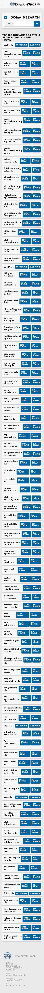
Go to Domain (21, 45)
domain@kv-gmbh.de (16, 975)
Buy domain (35, 45)
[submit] (37, 24)
